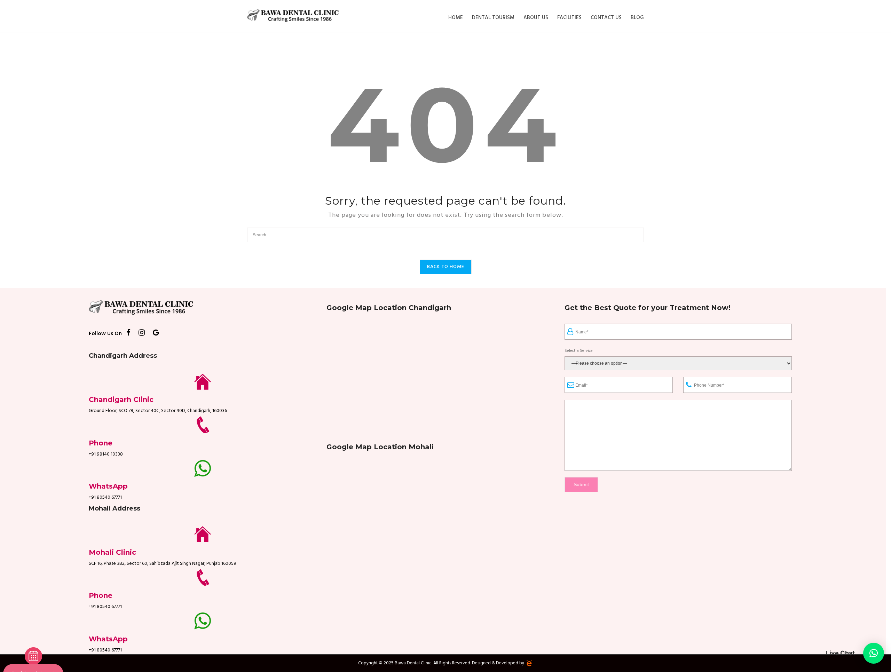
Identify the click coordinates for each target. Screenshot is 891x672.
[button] (873, 653)
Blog (637, 18)
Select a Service (579, 351)
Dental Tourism (493, 18)
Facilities (569, 18)
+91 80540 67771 (105, 497)
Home (455, 18)
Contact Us (606, 18)
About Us (535, 18)
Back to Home (445, 267)
